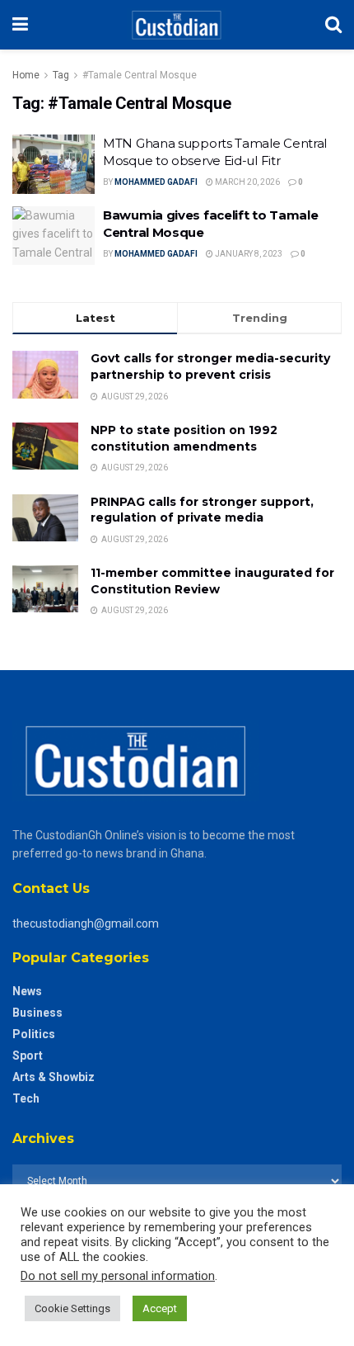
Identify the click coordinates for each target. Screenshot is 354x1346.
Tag (61, 75)
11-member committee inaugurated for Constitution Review (212, 581)
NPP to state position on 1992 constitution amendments (184, 438)
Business (37, 1012)
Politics (33, 1034)
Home (26, 75)
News (27, 991)
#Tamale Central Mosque (139, 75)
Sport (27, 1055)
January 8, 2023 (247, 253)
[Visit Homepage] (176, 24)
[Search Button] (333, 25)
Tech (26, 1098)
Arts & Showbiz (53, 1077)
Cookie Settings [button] (72, 1308)
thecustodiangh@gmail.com (85, 923)
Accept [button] (159, 1308)
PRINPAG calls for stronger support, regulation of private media (202, 510)
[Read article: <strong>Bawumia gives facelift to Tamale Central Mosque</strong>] (53, 236)
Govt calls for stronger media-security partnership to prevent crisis (210, 366)
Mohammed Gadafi (156, 182)
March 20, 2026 (246, 182)
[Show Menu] (20, 25)
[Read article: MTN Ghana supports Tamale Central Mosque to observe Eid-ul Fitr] (53, 164)
